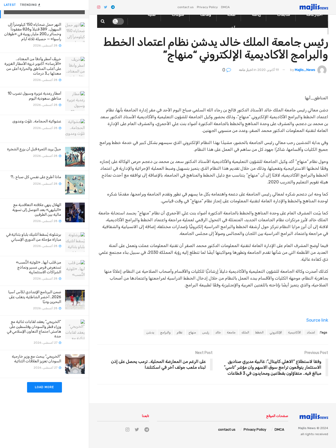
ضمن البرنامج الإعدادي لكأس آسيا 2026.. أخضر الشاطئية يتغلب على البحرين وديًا (34, 297)
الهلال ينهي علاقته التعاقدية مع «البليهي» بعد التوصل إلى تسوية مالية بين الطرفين (36, 210)
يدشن (150, 332)
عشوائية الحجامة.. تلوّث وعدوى (36, 121)
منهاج (192, 332)
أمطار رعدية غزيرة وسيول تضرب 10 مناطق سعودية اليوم (34, 95)
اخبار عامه (246, 70)
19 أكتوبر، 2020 (268, 70)
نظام (179, 332)
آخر (232, 27)
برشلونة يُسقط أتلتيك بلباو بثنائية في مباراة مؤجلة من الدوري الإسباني (33, 236)
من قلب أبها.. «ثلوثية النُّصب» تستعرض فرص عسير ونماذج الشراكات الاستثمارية (38, 267)
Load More (44, 387)
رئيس (205, 332)
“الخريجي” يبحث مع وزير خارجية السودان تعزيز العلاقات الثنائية (36, 358)
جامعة (231, 332)
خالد (218, 332)
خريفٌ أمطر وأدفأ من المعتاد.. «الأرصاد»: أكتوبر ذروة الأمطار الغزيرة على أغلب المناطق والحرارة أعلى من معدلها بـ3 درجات (32, 66)
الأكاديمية (294, 332)
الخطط (259, 332)
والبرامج (165, 332)
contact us (185, 7)
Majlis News (307, 428)
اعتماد (311, 332)
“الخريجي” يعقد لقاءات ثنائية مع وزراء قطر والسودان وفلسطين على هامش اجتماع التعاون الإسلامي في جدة (34, 329)
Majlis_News (305, 70)
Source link (317, 320)
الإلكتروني (276, 332)
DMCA (225, 7)
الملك (245, 332)
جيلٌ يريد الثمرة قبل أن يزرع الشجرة (34, 149)
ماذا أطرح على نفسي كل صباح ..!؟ (35, 177)
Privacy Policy (207, 7)
